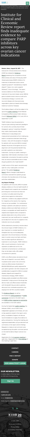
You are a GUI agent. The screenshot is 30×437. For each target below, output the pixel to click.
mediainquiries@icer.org (17, 401)
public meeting (12, 111)
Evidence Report (9, 293)
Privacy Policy (15, 426)
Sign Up (10, 381)
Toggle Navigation (28, 4)
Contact (15, 348)
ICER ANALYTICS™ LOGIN (15, 363)
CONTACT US (5, 392)
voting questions (16, 295)
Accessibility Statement (15, 429)
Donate (15, 359)
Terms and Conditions (15, 424)
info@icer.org (9, 398)
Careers (15, 352)
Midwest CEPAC (11, 116)
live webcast (22, 339)
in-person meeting (19, 337)
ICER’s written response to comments (15, 300)
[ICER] (15, 415)
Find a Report (15, 356)
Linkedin (17, 408)
